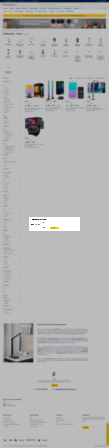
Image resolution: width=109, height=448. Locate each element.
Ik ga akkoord (54, 228)
